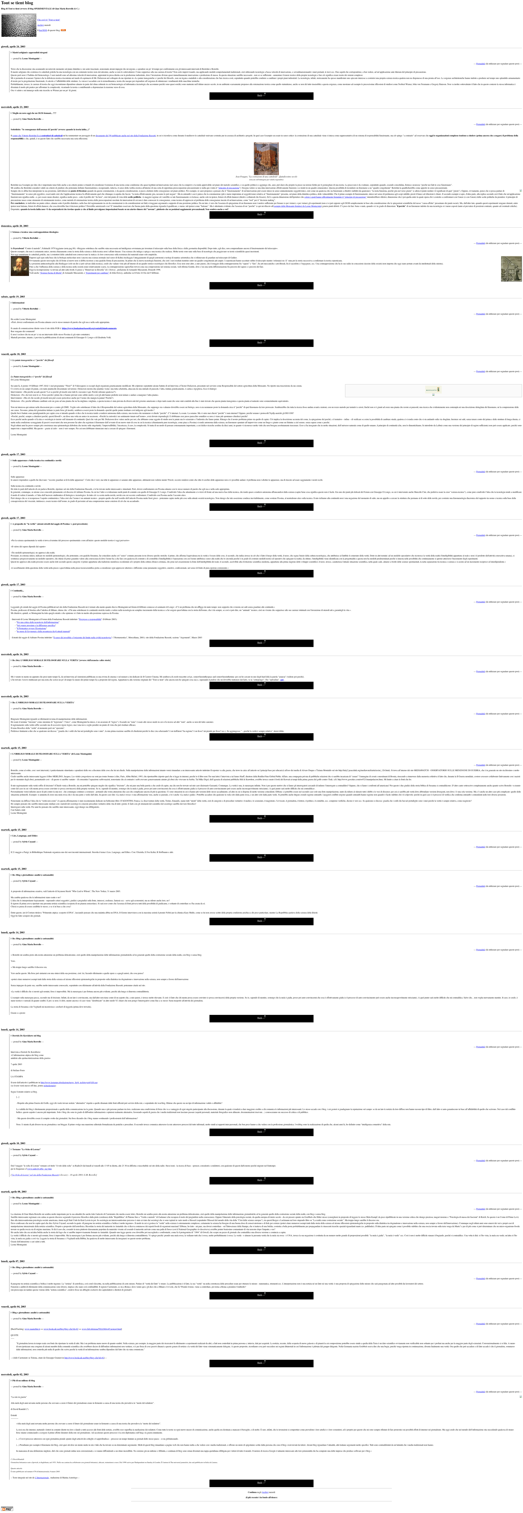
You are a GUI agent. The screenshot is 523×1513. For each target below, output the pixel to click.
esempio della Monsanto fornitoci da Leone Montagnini (297, 206)
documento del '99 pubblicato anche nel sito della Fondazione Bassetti (126, 135)
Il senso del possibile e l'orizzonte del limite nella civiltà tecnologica (82, 637)
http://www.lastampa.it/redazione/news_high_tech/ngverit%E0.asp (69, 1082)
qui (282, 679)
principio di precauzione (229, 187)
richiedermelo (49, 1085)
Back (259, 95)
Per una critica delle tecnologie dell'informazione (38, 622)
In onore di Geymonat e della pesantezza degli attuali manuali (43, 631)
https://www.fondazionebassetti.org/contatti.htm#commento (89, 328)
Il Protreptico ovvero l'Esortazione (31, 628)
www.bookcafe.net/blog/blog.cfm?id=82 (61, 1328)
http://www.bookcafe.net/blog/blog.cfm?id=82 (84, 1357)
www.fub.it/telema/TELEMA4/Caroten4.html (101, 1328)
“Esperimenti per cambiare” (97, 272)
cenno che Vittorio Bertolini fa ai (38, 135)
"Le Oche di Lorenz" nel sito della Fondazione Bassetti (35, 1174)
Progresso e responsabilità (90, 619)
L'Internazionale (42, 1477)
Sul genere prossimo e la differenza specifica (36, 625)
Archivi (40, 25)
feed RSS (43, 30)
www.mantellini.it (32, 1328)
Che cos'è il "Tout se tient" (48, 19)
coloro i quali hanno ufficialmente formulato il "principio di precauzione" (335, 196)
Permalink (480, 63)
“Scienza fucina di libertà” (51, 272)
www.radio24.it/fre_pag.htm (39, 1168)
